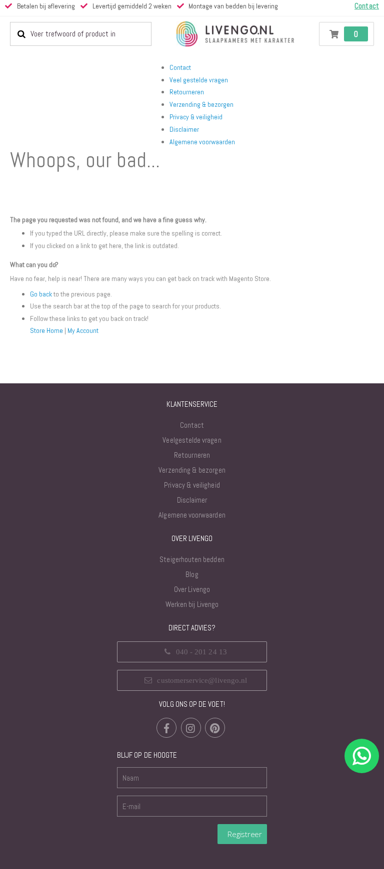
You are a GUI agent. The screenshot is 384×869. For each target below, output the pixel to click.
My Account (83, 330)
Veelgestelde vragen (191, 440)
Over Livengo (192, 589)
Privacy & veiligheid (196, 116)
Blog (192, 574)
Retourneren (187, 91)
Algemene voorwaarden (202, 141)
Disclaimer (184, 129)
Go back (41, 294)
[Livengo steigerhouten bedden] (235, 33)
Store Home (46, 330)
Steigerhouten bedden (192, 559)
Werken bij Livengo (192, 604)
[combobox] (81, 34)
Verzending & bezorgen (202, 104)
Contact (180, 67)
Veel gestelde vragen (199, 79)
